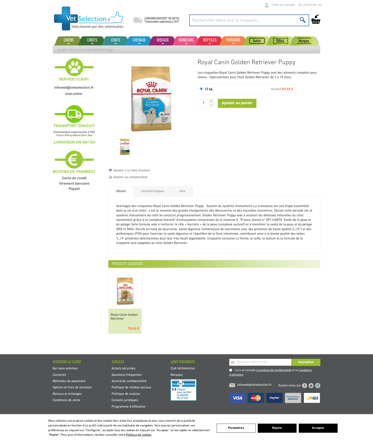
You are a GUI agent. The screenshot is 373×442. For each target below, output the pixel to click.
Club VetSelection (183, 368)
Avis (182, 191)
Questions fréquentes (127, 375)
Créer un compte (283, 5)
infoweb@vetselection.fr (254, 385)
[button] (211, 101)
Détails (121, 191)
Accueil (61, 50)
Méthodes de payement (69, 381)
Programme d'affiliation (128, 406)
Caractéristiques (152, 191)
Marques (177, 375)
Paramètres (236, 428)
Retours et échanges (67, 394)
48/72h (175, 18)
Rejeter (277, 428)
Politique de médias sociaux (131, 387)
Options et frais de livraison (72, 387)
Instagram (317, 385)
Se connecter (307, 5)
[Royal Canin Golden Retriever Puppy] (151, 99)
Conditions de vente (66, 400)
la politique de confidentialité (273, 370)
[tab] (121, 191)
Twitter (311, 385)
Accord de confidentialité (129, 381)
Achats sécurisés (123, 368)
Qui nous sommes (65, 368)
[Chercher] (303, 20)
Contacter (59, 375)
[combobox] (249, 20)
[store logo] (89, 18)
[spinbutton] (203, 103)
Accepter (318, 428)
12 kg (208, 89)
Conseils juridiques (125, 400)
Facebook (304, 385)
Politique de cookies (126, 394)
